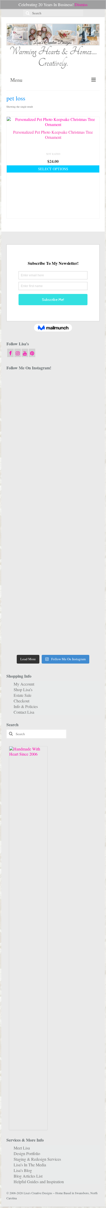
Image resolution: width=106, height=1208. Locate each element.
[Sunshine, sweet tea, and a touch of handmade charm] (29, 499)
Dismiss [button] (81, 4)
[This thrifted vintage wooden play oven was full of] (77, 610)
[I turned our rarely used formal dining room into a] (77, 499)
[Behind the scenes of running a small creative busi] (29, 388)
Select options (53, 168)
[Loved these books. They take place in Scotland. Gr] (29, 444)
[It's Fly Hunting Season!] (77, 527)
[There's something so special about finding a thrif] (77, 554)
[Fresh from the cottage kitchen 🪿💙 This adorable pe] (77, 638)
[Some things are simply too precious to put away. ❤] (29, 582)
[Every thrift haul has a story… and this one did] (29, 527)
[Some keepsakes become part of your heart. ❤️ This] (77, 444)
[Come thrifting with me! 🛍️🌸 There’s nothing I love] (29, 416)
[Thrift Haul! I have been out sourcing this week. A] (29, 610)
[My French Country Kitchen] (29, 471)
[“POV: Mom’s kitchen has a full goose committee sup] (29, 638)
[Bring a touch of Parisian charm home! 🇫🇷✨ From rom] (77, 582)
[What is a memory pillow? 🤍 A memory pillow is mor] (29, 554)
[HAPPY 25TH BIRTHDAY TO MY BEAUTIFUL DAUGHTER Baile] (77, 388)
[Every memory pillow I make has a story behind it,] (77, 471)
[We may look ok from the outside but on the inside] (77, 416)
